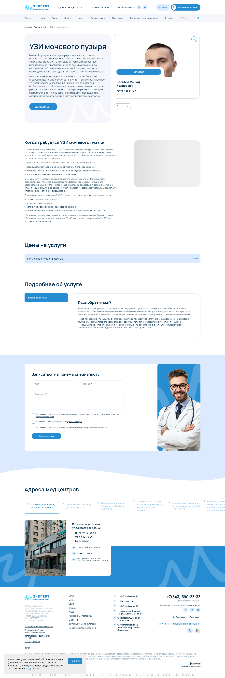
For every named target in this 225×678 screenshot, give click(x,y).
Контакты (169, 18)
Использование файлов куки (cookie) (37, 637)
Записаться (43, 107)
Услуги (27, 18)
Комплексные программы (80, 616)
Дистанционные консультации (143, 18)
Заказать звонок (46, 436)
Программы (117, 18)
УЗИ (44, 27)
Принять (75, 660)
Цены (42, 18)
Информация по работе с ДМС (82, 628)
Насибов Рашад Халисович (128, 83)
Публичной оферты (74, 421)
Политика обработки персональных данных (35, 631)
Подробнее (32, 668)
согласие (59, 427)
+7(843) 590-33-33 (100, 7)
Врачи (54, 18)
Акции (81, 18)
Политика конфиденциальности (39, 626)
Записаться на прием (187, 7)
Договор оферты (32, 641)
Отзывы (72, 608)
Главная (28, 27)
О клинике (73, 620)
